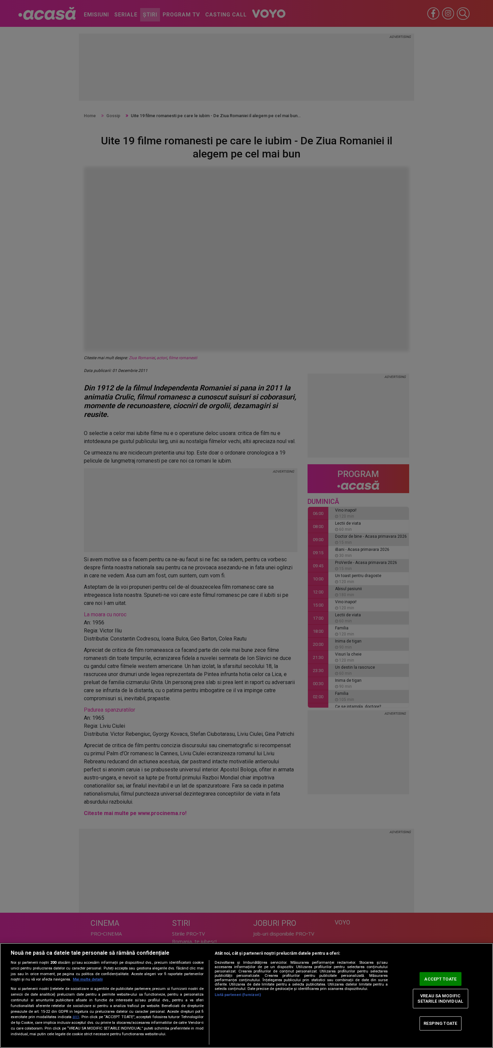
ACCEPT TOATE (440, 978)
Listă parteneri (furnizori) (238, 995)
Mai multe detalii (88, 979)
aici (75, 1016)
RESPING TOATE (440, 1023)
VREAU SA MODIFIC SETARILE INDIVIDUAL (440, 998)
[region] (246, 995)
